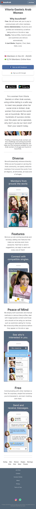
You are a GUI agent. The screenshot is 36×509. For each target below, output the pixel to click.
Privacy (18, 484)
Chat (14, 464)
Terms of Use (18, 487)
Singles (23, 462)
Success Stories (18, 477)
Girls (9, 464)
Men (10, 462)
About (18, 480)
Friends (25, 464)
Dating (5, 462)
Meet (19, 464)
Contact (18, 473)
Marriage (30, 462)
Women (16, 462)
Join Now (31, 2)
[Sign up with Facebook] (18, 69)
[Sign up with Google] (18, 74)
